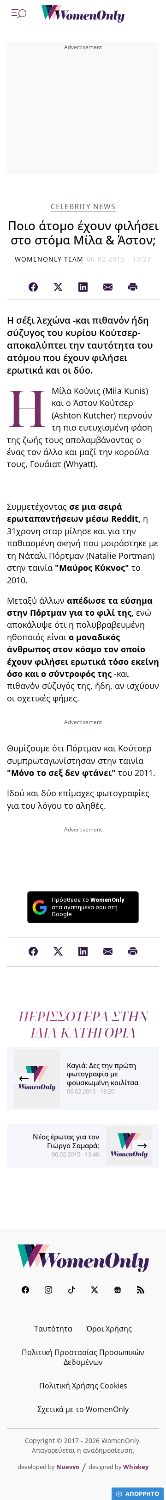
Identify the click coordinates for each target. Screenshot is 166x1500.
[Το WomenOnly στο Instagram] (48, 1291)
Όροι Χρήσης (109, 1329)
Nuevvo (67, 1466)
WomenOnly (83, 1258)
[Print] (132, 287)
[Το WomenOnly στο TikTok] (71, 1291)
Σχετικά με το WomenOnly (83, 1409)
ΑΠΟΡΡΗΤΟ (142, 1493)
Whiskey (135, 1466)
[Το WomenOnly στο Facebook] (25, 1291)
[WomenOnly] (83, 14)
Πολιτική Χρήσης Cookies (83, 1386)
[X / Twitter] (58, 287)
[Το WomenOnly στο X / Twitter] (94, 1291)
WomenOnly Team (49, 259)
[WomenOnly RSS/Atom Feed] (140, 1291)
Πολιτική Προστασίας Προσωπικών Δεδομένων (83, 1357)
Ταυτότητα (53, 1329)
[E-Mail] (107, 287)
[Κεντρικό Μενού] (19, 14)
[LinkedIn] (83, 287)
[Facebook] (33, 287)
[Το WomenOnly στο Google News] (117, 1291)
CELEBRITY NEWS (83, 207)
